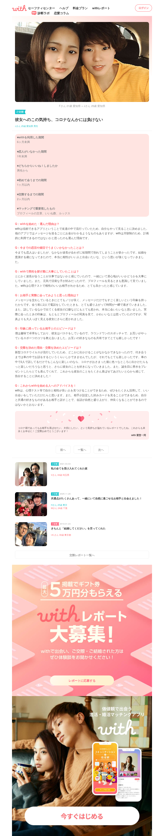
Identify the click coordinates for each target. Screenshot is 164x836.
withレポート (101, 8)
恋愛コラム (61, 13)
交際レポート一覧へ (82, 555)
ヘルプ (63, 8)
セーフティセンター (41, 8)
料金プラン (80, 8)
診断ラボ (43, 13)
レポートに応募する (82, 680)
